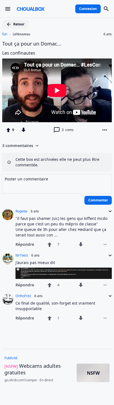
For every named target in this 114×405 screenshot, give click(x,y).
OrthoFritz (23, 296)
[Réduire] (108, 211)
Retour (18, 24)
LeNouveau (21, 34)
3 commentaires (17, 145)
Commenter (98, 200)
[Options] (104, 130)
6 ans (107, 34)
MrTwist (21, 255)
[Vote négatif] (23, 130)
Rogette (21, 211)
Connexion (88, 8)
